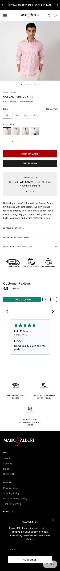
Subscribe (30, 559)
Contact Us (9, 474)
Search (7, 458)
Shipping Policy (11, 493)
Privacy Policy (10, 487)
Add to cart (29, 154)
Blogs (6, 468)
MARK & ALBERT (10, 92)
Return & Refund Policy (15, 498)
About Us (8, 463)
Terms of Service (12, 503)
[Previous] (8, 312)
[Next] (52, 312)
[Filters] (45, 299)
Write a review (22, 299)
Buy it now (30, 163)
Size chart (51, 109)
